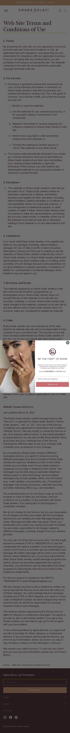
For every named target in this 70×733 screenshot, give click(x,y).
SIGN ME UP (52, 384)
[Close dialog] (67, 342)
